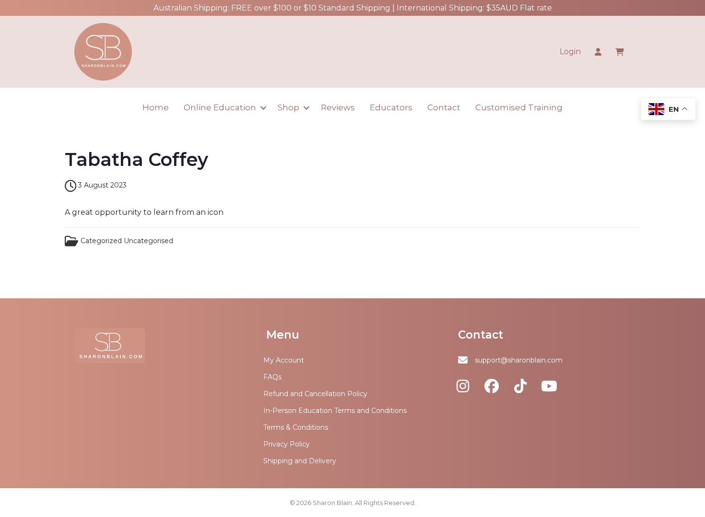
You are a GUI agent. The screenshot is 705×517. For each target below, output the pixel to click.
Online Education (220, 107)
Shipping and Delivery (299, 461)
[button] (263, 108)
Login (570, 51)
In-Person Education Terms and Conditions (335, 410)
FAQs (272, 377)
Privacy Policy (286, 444)
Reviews (338, 107)
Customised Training (519, 107)
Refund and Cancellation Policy (315, 393)
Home (155, 107)
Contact (443, 107)
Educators (391, 107)
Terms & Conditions (295, 427)
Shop (288, 107)
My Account (283, 360)
